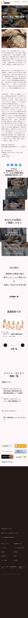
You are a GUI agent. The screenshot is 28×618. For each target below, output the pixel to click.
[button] (5, 345)
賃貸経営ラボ (4, 556)
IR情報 (15, 556)
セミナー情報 (4, 560)
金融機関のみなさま (18, 543)
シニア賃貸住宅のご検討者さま (8, 537)
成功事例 (3, 551)
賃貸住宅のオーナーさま (6, 528)
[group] (14, 326)
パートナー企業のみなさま (19, 547)
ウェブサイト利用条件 (4, 567)
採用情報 (15, 560)
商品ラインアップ (4, 543)
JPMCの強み (3, 547)
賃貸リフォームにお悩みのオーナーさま (9, 533)
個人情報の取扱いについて (13, 567)
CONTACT (16, 1)
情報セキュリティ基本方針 (22, 567)
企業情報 (15, 551)
